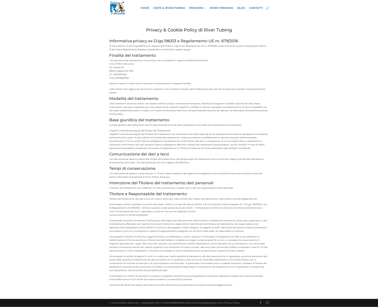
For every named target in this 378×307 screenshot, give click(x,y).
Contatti (256, 8)
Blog (241, 8)
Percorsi (196, 8)
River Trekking (221, 8)
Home (145, 8)
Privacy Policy (232, 302)
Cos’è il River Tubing (169, 8)
